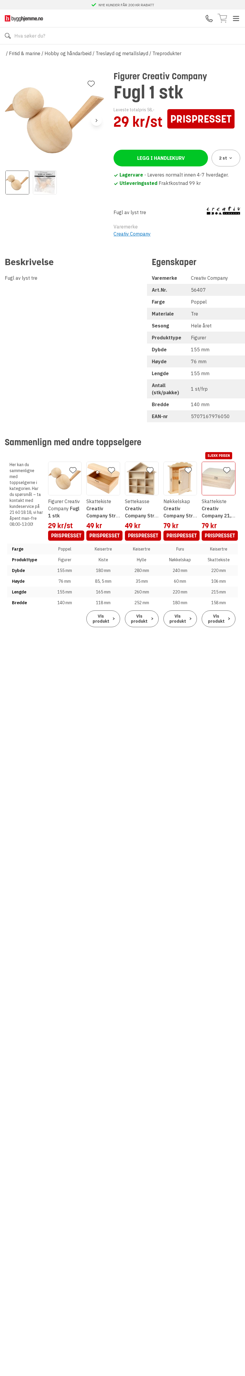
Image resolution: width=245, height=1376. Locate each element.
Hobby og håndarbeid (68, 53)
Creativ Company (132, 234)
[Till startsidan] (24, 18)
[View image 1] (17, 182)
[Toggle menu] (236, 18)
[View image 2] (45, 182)
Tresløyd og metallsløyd (122, 53)
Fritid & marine (24, 53)
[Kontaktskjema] (209, 18)
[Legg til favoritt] (91, 84)
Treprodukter (166, 53)
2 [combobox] (223, 158)
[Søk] (8, 36)
